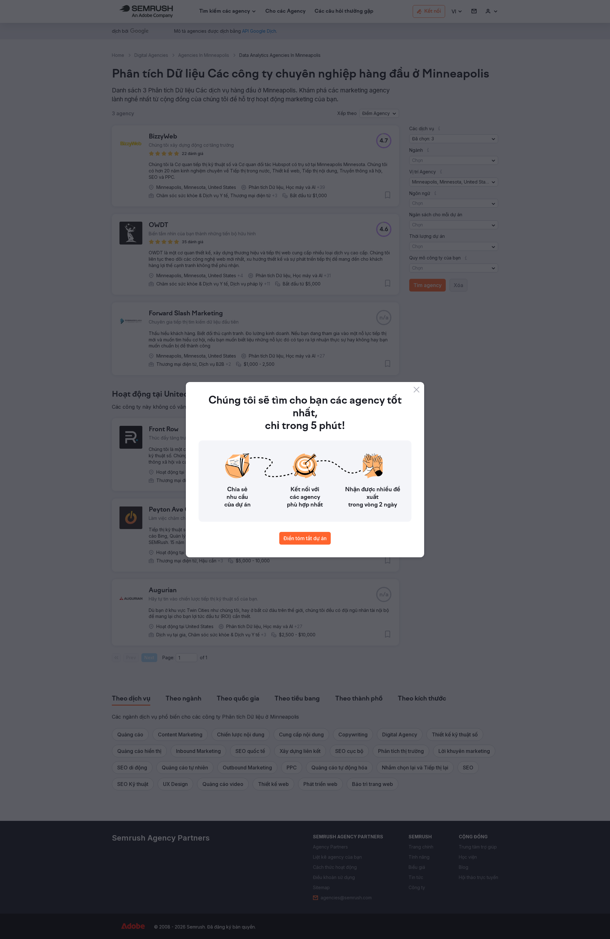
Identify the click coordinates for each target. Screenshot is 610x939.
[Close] (416, 389)
